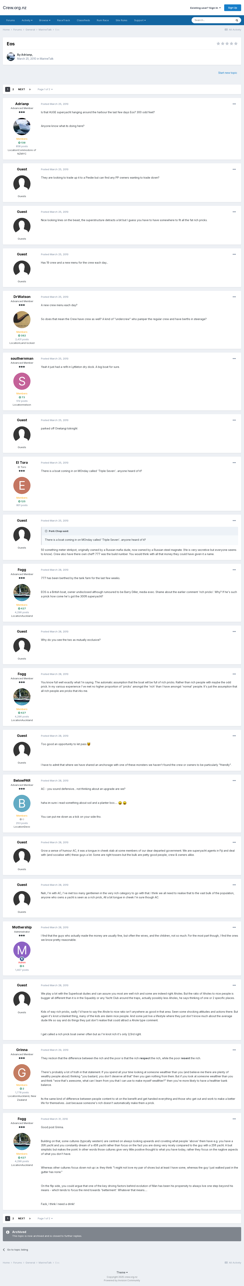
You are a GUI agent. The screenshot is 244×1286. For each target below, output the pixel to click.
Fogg (22, 570)
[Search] (237, 20)
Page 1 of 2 (44, 89)
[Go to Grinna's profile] (21, 1072)
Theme (121, 1272)
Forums (10, 20)
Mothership (22, 927)
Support (139, 20)
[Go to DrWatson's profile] (21, 319)
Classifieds (83, 20)
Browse (44, 20)
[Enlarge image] (88, 744)
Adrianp (26, 54)
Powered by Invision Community (122, 1280)
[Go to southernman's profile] (21, 381)
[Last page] (30, 89)
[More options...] (234, 104)
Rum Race (103, 20)
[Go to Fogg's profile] (21, 592)
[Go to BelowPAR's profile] (21, 803)
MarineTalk (47, 58)
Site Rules (121, 20)
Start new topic (227, 72)
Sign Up (232, 7)
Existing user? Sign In (204, 7)
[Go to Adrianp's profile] (11, 57)
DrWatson (22, 297)
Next (21, 89)
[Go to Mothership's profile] (21, 950)
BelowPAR (22, 780)
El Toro (22, 462)
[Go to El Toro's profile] (21, 485)
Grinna (22, 1050)
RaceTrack (63, 20)
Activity (26, 20)
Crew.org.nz (15, 7)
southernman (22, 358)
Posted (54, 103)
